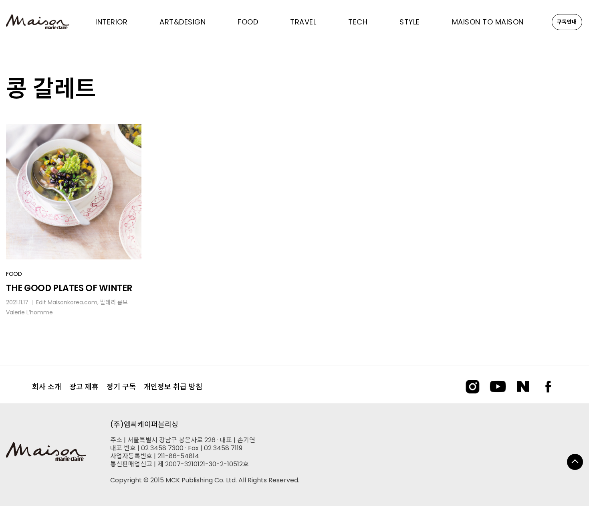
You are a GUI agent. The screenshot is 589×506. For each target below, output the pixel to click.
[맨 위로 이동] (575, 462)
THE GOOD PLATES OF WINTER (69, 288)
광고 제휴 (84, 387)
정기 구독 (121, 387)
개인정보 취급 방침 (173, 387)
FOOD (14, 274)
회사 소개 (46, 387)
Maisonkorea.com (72, 302)
